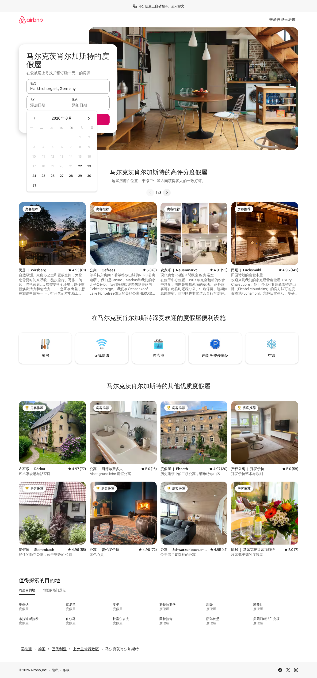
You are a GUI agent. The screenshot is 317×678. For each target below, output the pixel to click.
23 (89, 166)
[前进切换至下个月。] (88, 118)
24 (34, 176)
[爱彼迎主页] (31, 19)
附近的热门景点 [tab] (54, 590)
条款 (66, 670)
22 (80, 166)
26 (52, 176)
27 (62, 176)
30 (89, 176)
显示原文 (177, 6)
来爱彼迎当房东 (282, 19)
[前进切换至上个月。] (34, 118)
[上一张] (150, 192)
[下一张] (167, 192)
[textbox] (47, 105)
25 (43, 176)
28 (71, 176)
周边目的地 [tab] (27, 590)
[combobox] (68, 88)
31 (34, 185)
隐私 (55, 670)
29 (80, 176)
